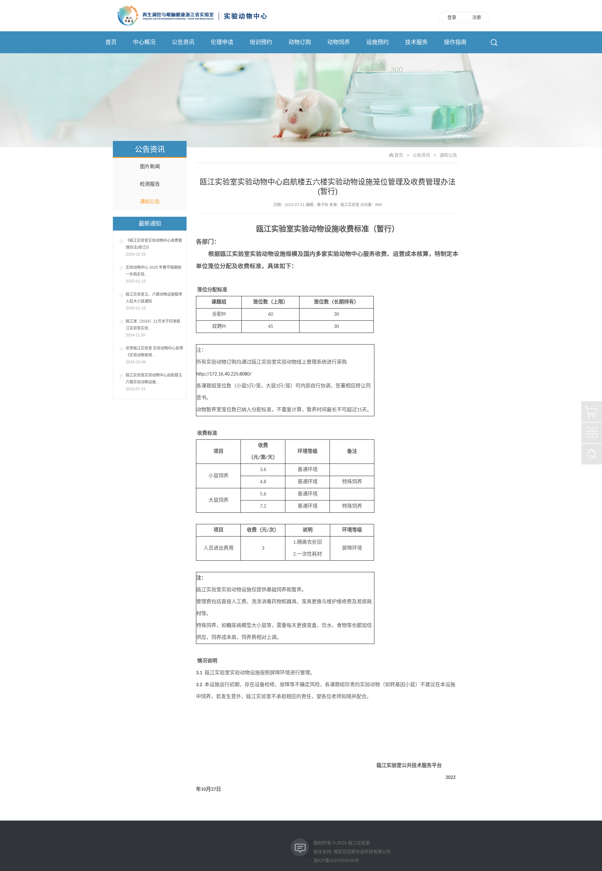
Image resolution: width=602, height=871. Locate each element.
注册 (476, 17)
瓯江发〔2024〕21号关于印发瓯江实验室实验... (153, 328)
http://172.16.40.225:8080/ (223, 374)
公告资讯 (183, 42)
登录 (451, 17)
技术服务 (416, 42)
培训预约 (261, 42)
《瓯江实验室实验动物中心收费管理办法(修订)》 (154, 247)
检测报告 (150, 184)
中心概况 (144, 42)
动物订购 (299, 42)
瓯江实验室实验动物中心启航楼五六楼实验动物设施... (154, 382)
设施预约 (377, 42)
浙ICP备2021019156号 (336, 860)
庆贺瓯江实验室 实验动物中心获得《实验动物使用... (154, 355)
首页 (111, 42)
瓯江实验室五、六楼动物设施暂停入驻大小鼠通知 (154, 301)
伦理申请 (222, 42)
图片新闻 (150, 166)
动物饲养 (338, 42)
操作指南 (455, 42)
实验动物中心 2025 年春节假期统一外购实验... (154, 274)
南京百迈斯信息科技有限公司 (362, 851)
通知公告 (150, 201)
